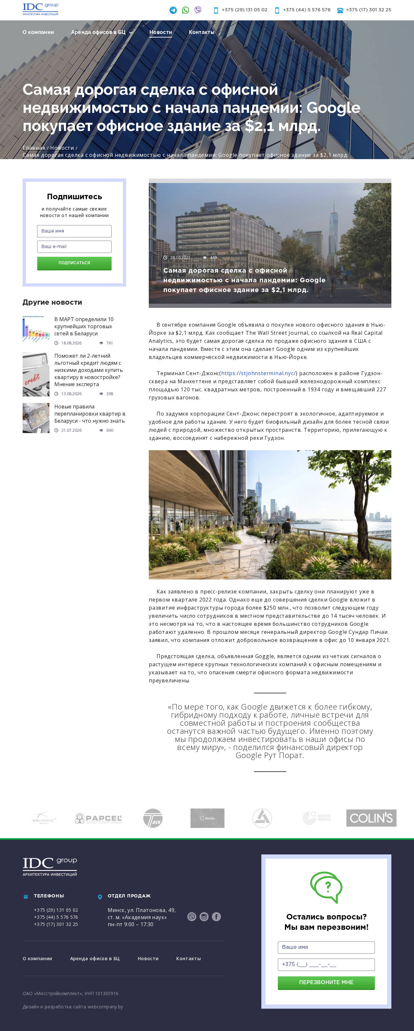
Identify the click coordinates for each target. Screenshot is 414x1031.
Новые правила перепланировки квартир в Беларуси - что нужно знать (89, 413)
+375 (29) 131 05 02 (244, 10)
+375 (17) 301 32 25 (368, 10)
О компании (38, 32)
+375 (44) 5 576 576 (307, 10)
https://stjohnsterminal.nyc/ (258, 373)
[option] (58, 818)
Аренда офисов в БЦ (98, 32)
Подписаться (74, 263)
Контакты (201, 32)
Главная (34, 147)
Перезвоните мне (326, 982)
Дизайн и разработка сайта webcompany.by (73, 1007)
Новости (160, 32)
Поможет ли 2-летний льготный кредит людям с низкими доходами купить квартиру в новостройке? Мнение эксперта (88, 370)
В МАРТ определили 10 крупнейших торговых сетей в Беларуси (84, 326)
